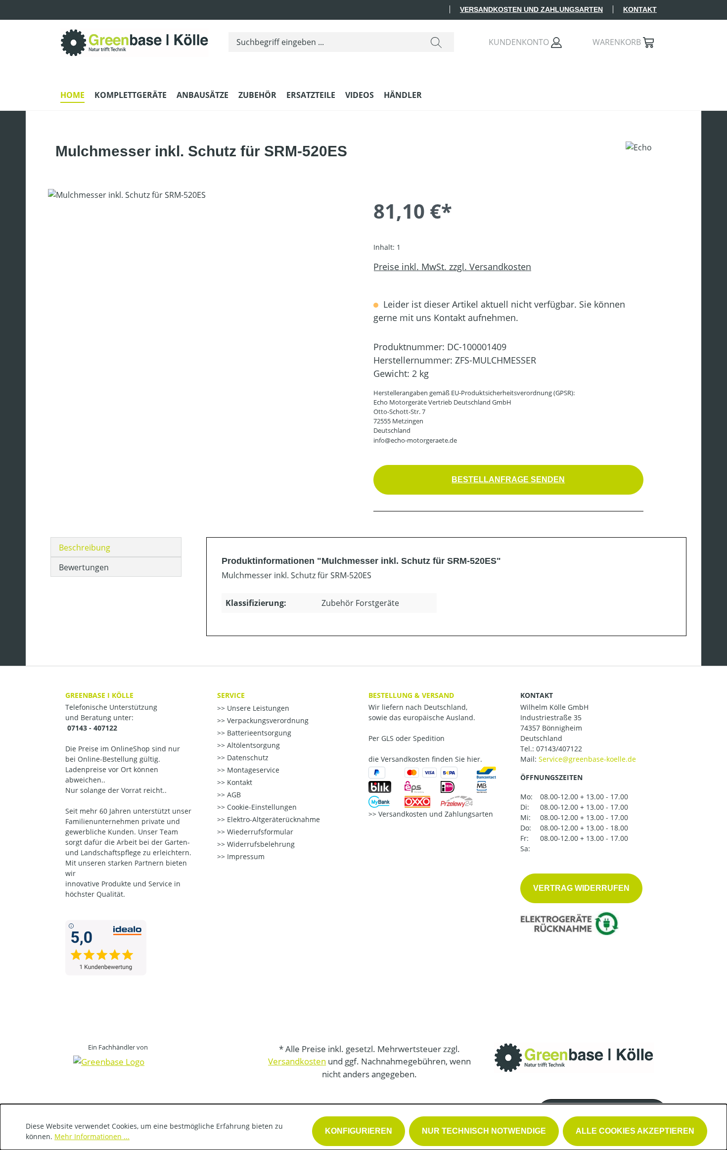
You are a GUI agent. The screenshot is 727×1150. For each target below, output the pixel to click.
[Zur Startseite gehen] (134, 40)
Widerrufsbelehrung (260, 844)
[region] (201, 295)
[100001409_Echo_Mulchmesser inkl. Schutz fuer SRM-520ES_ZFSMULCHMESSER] (200, 295)
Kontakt (640, 9)
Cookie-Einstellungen (261, 807)
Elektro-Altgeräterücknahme (272, 819)
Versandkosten (297, 1061)
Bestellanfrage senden (508, 479)
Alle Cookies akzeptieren (635, 1131)
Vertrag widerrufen (581, 888)
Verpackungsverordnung (267, 720)
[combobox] (323, 42)
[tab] (116, 547)
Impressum (245, 856)
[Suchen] (436, 42)
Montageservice (252, 770)
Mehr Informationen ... (92, 1136)
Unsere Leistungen (257, 708)
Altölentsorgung (252, 745)
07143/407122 (559, 748)
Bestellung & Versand (411, 695)
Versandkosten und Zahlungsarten (531, 9)
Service (231, 695)
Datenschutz (247, 757)
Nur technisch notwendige (484, 1131)
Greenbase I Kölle (99, 695)
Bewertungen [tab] (84, 567)
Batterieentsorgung (258, 732)
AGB (233, 794)
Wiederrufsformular (259, 831)
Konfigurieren (358, 1131)
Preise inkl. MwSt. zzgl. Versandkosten (452, 267)
